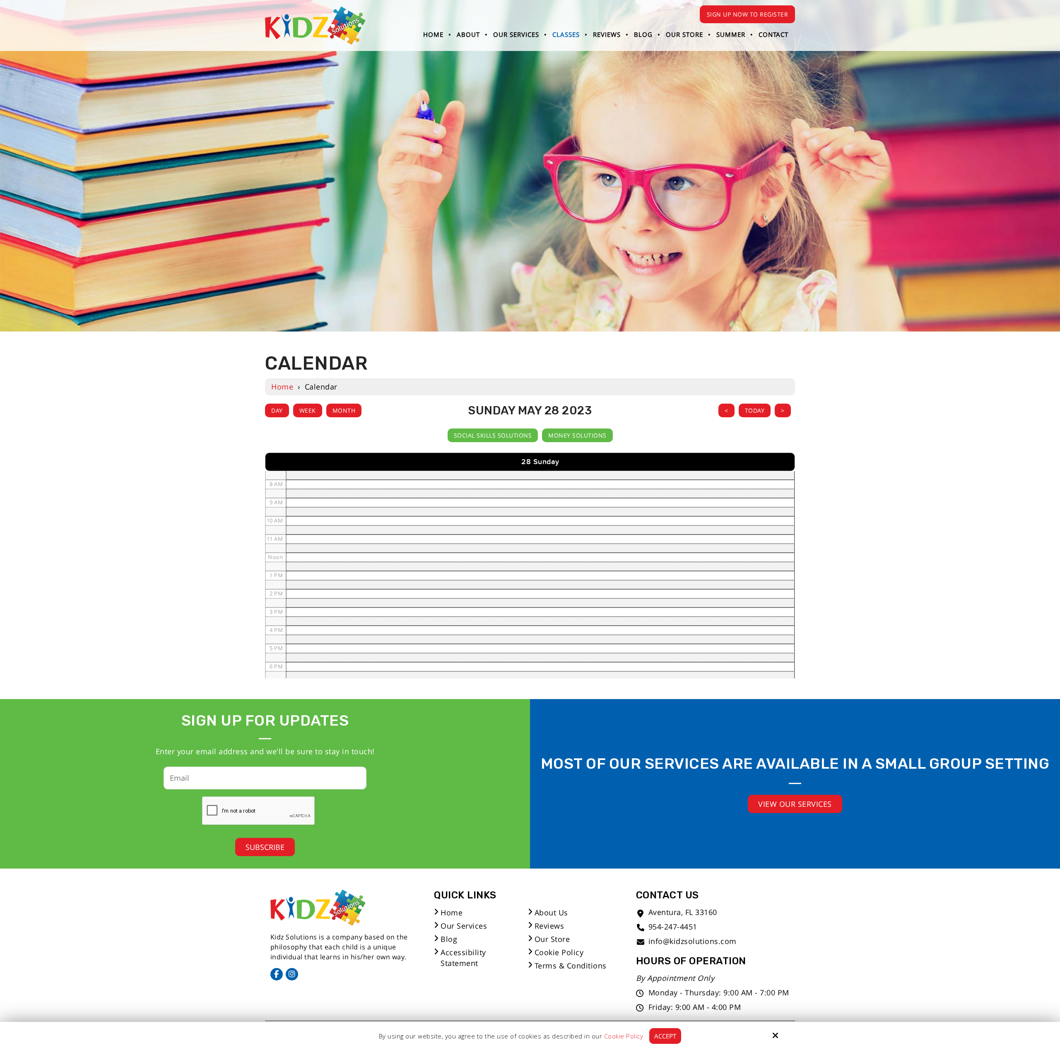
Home (282, 387)
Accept (665, 1036)
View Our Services (795, 804)
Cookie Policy (623, 1036)
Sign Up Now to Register (747, 14)
